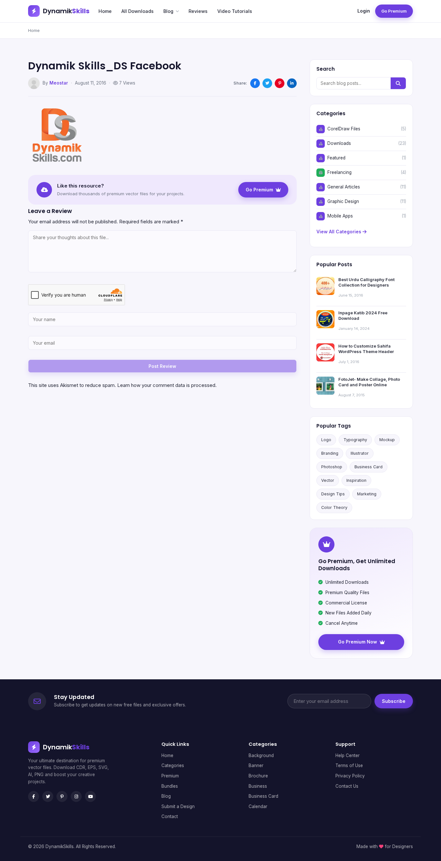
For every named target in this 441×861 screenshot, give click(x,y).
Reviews (198, 11)
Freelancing (339, 172)
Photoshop (331, 466)
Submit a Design (178, 806)
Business (258, 786)
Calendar (258, 806)
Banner (256, 765)
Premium (170, 775)
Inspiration (356, 480)
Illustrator (360, 453)
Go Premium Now (357, 641)
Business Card (368, 466)
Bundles (169, 786)
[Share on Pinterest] (279, 83)
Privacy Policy (350, 775)
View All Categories (339, 231)
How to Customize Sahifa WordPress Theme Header (366, 348)
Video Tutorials (234, 11)
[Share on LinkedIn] (292, 83)
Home (105, 11)
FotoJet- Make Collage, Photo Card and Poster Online (369, 382)
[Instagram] (76, 796)
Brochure (258, 775)
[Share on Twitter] (267, 83)
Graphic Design (343, 201)
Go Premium (394, 11)
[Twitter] (47, 796)
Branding (329, 453)
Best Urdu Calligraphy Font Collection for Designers (366, 282)
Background (261, 755)
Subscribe (393, 701)
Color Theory (334, 507)
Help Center (347, 755)
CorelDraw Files (343, 128)
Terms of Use (349, 765)
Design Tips (333, 493)
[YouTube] (90, 796)
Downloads (339, 143)
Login (363, 11)
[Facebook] (33, 796)
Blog (168, 11)
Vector (327, 480)
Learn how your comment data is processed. (167, 385)
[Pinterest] (61, 796)
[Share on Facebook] (255, 83)
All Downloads (137, 11)
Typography (355, 439)
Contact (169, 816)
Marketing (366, 493)
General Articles (343, 186)
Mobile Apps (340, 215)
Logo (326, 439)
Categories (172, 765)
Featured (336, 157)
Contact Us (346, 786)
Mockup (387, 439)
